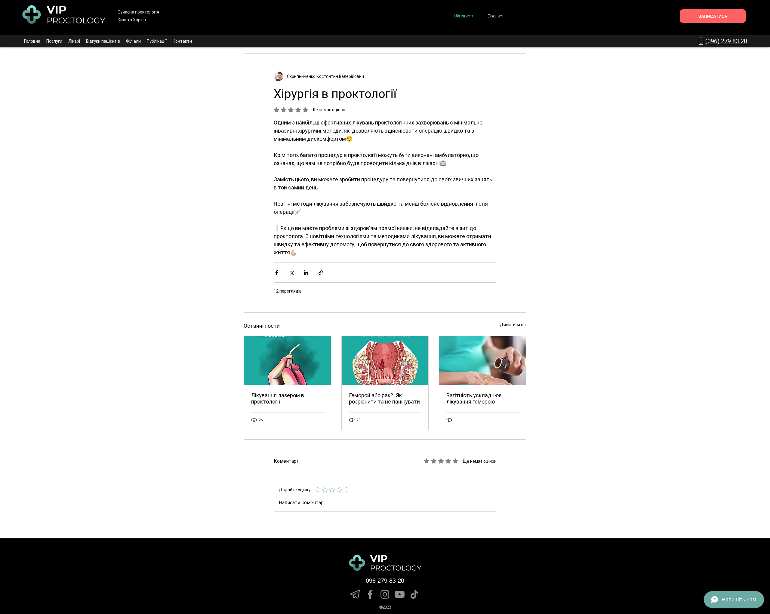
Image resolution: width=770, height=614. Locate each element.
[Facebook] (370, 594)
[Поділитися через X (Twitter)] (291, 272)
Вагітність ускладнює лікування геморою (474, 398)
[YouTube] (399, 594)
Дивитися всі (513, 324)
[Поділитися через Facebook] (276, 272)
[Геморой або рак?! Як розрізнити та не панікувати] (385, 360)
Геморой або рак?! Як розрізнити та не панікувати (384, 398)
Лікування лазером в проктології (277, 398)
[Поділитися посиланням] (321, 272)
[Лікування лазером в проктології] (287, 360)
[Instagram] (385, 594)
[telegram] (355, 594)
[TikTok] (414, 594)
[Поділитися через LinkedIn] (306, 272)
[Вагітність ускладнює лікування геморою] (482, 360)
